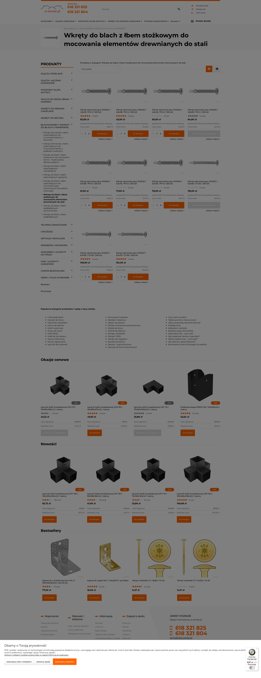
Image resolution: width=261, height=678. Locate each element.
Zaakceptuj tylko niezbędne (19, 662)
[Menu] (256, 649)
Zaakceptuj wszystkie (64, 662)
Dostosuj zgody (43, 662)
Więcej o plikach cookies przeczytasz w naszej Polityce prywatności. (36, 655)
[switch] (252, 667)
